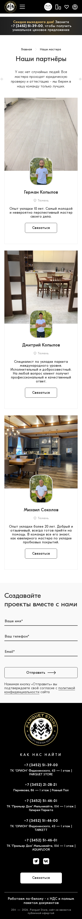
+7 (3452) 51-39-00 (27, 26)
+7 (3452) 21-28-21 (41, 784)
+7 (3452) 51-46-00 (41, 820)
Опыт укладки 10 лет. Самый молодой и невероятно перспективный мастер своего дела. (41, 212)
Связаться (41, 228)
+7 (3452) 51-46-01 (41, 801)
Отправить (35, 673)
